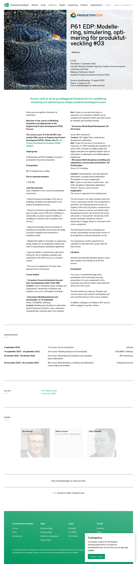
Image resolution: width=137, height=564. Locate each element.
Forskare (84, 5)
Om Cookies (73, 536)
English (108, 5)
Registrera (127, 5)
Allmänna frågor (46, 528)
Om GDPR (72, 532)
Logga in (117, 5)
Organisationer (96, 5)
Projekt (62, 5)
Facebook (61, 493)
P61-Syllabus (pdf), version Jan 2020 (49, 392)
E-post (81, 493)
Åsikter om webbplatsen (49, 536)
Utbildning (52, 5)
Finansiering (73, 5)
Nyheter (35, 5)
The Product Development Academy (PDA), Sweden (44, 143)
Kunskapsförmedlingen (19, 5)
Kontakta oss (17, 536)
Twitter (68, 493)
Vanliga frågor (45, 540)
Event (43, 5)
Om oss (15, 528)
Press (14, 532)
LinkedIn (75, 493)
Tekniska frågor (46, 532)
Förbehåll (72, 528)
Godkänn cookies (96, 556)
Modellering (76, 52)
